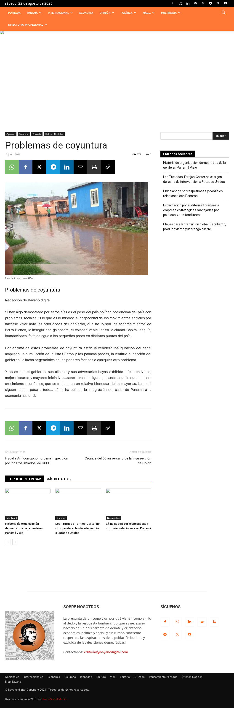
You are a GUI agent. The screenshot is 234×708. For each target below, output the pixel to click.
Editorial (125, 677)
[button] (223, 13)
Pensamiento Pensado (163, 677)
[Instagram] (180, 3)
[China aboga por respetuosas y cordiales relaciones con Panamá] (128, 504)
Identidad (11, 517)
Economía (86, 12)
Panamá (32, 12)
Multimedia (169, 12)
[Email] (80, 167)
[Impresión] (94, 167)
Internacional (58, 12)
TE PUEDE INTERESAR (24, 479)
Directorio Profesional (25, 24)
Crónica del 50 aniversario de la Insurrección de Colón (118, 460)
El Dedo (140, 677)
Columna (24, 134)
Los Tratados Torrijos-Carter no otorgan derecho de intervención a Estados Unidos (77, 528)
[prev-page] (8, 542)
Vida (113, 677)
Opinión (105, 12)
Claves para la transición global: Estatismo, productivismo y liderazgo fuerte (194, 226)
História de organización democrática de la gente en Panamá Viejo (24, 528)
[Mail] (195, 3)
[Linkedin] (187, 3)
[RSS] (202, 3)
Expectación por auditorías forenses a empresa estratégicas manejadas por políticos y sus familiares (191, 210)
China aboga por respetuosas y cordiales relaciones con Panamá (193, 193)
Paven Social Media (54, 699)
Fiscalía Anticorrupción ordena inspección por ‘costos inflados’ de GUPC (36, 460)
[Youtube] (225, 3)
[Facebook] (172, 3)
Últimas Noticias (54, 134)
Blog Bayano (13, 682)
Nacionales (113, 517)
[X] (218, 3)
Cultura (101, 677)
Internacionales (33, 677)
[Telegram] (210, 3)
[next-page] (15, 542)
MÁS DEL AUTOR (59, 479)
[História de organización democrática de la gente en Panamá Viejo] (28, 504)
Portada (14, 12)
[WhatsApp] (12, 167)
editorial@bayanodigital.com (106, 652)
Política (127, 12)
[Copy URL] (108, 167)
